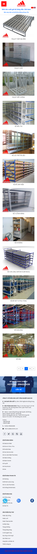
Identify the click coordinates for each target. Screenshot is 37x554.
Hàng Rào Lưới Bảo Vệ (8, 541)
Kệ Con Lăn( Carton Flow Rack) (18, 272)
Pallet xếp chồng (7, 515)
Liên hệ (18, 389)
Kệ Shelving (18, 330)
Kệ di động (18, 243)
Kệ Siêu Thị (18, 126)
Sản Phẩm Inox (6, 538)
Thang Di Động (6, 527)
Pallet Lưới (18, 68)
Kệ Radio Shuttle (7, 460)
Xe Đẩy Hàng (6, 524)
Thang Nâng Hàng (7, 530)
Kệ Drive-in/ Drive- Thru (8, 446)
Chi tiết (19, 27)
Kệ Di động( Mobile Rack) (9, 487)
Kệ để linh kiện (18, 184)
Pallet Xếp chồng (18, 97)
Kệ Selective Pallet (7, 443)
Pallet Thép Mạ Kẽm (19, 39)
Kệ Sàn (18, 359)
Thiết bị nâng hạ (7, 544)
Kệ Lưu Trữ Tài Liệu (18, 155)
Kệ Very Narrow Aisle (8, 452)
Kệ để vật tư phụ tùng (18, 301)
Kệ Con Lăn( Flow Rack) (8, 484)
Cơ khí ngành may (7, 532)
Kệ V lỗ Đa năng (18, 214)
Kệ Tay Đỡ (5, 463)
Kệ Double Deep (7, 449)
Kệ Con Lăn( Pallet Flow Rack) (10, 455)
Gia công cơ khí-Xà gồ (8, 535)
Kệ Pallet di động (7, 458)
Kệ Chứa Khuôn (7, 466)
